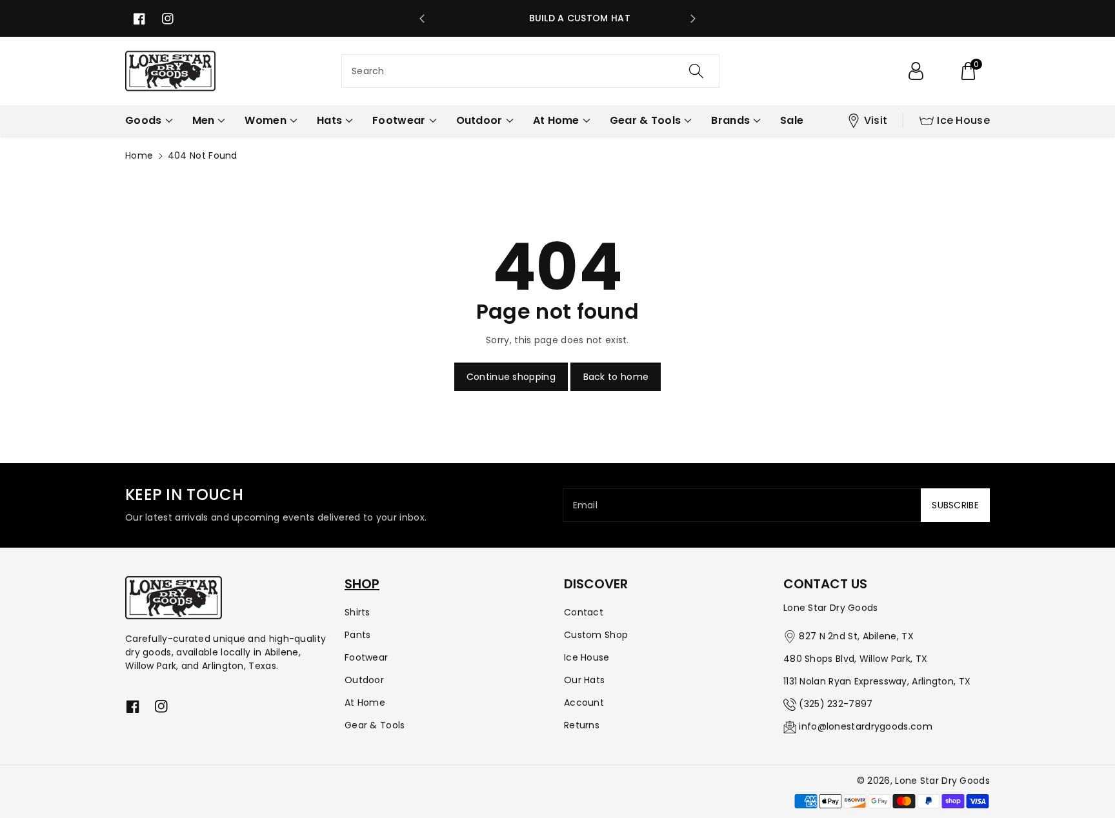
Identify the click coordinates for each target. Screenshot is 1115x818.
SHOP (362, 584)
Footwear (366, 657)
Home (139, 155)
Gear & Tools (375, 725)
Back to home (616, 376)
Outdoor (364, 679)
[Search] (696, 71)
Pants (358, 634)
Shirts (357, 612)
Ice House (963, 120)
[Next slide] (693, 19)
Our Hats (584, 679)
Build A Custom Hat (557, 18)
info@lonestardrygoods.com (865, 726)
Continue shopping (511, 376)
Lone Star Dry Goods (942, 780)
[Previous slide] (422, 19)
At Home (365, 702)
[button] (968, 71)
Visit (876, 120)
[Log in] (915, 71)
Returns (581, 725)
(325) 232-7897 (835, 703)
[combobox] (530, 71)
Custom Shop (596, 634)
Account (584, 702)
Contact (583, 612)
